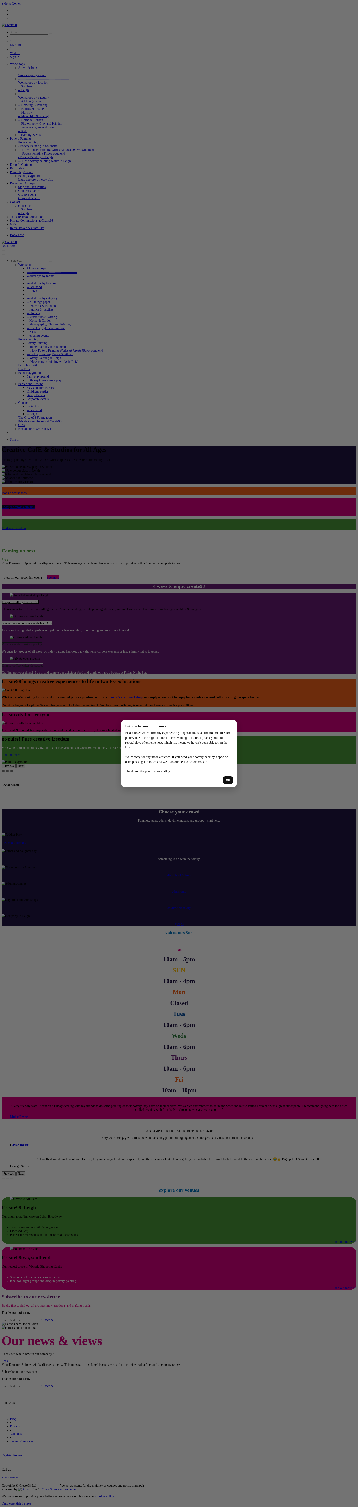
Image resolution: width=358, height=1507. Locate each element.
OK (228, 780)
